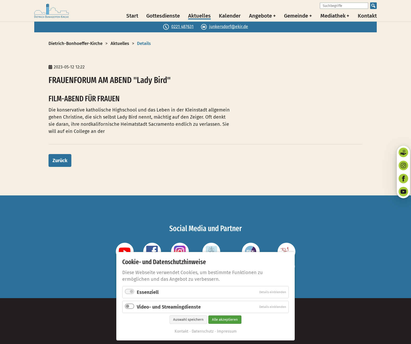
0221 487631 (182, 26)
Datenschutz (203, 331)
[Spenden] (403, 152)
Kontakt (367, 15)
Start (132, 15)
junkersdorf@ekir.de (228, 26)
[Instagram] (403, 165)
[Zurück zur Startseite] (51, 11)
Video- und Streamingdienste (169, 307)
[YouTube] (403, 191)
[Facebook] (403, 178)
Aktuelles (199, 15)
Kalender (230, 15)
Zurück (60, 160)
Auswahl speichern (188, 319)
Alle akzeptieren (225, 319)
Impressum (227, 331)
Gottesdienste (163, 15)
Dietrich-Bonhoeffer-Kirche (76, 43)
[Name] (125, 252)
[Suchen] (373, 5)
